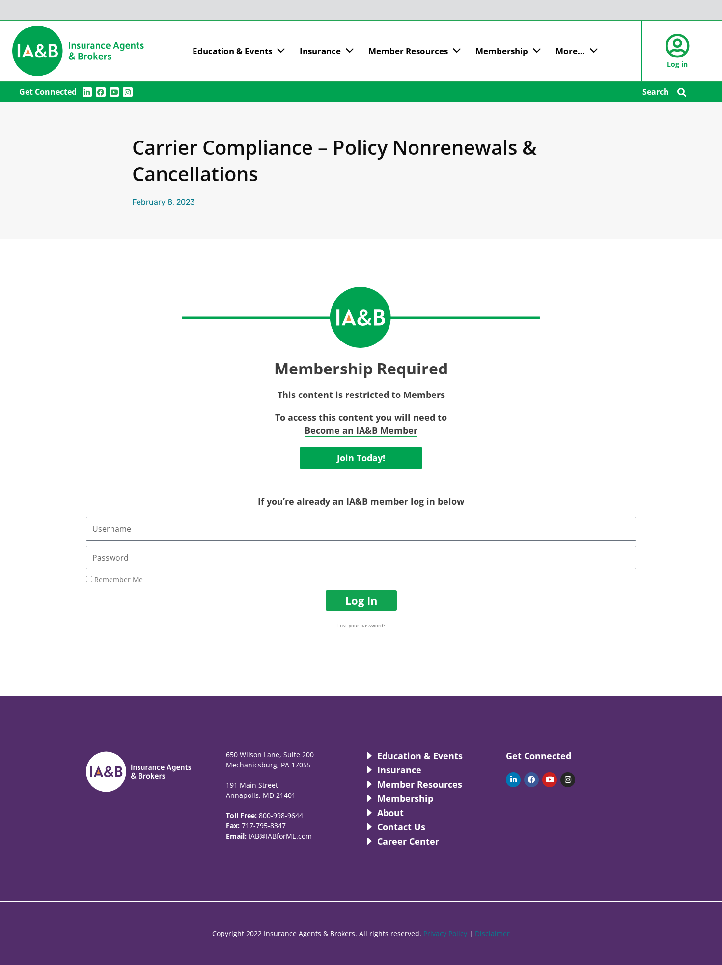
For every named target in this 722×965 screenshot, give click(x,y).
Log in (677, 64)
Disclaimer (492, 933)
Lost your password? (361, 625)
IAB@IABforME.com (280, 836)
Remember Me (117, 579)
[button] (682, 92)
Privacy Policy (445, 933)
